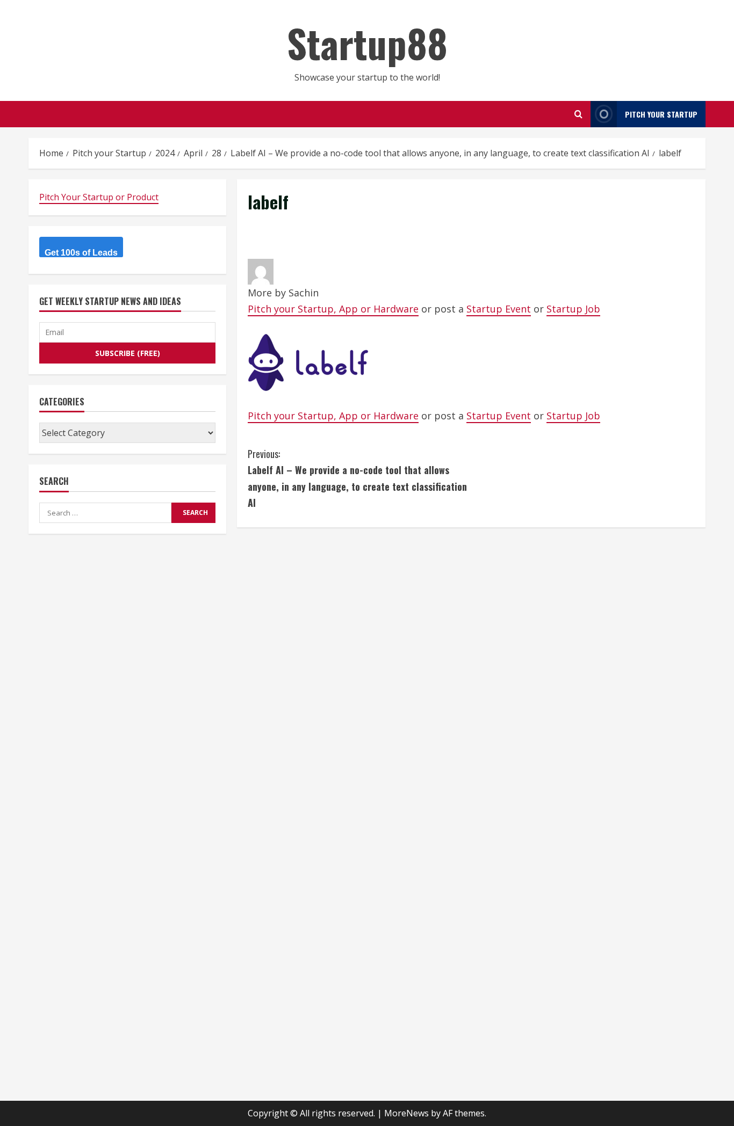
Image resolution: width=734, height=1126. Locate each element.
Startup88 (367, 42)
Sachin (304, 292)
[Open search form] (578, 114)
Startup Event (498, 308)
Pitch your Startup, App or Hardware (333, 308)
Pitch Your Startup (661, 114)
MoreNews (406, 1113)
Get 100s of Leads (81, 252)
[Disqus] (471, 672)
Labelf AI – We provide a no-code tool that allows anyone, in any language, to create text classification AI (357, 478)
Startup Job (573, 308)
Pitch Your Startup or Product (99, 197)
